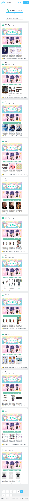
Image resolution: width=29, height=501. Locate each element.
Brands (9, 2)
